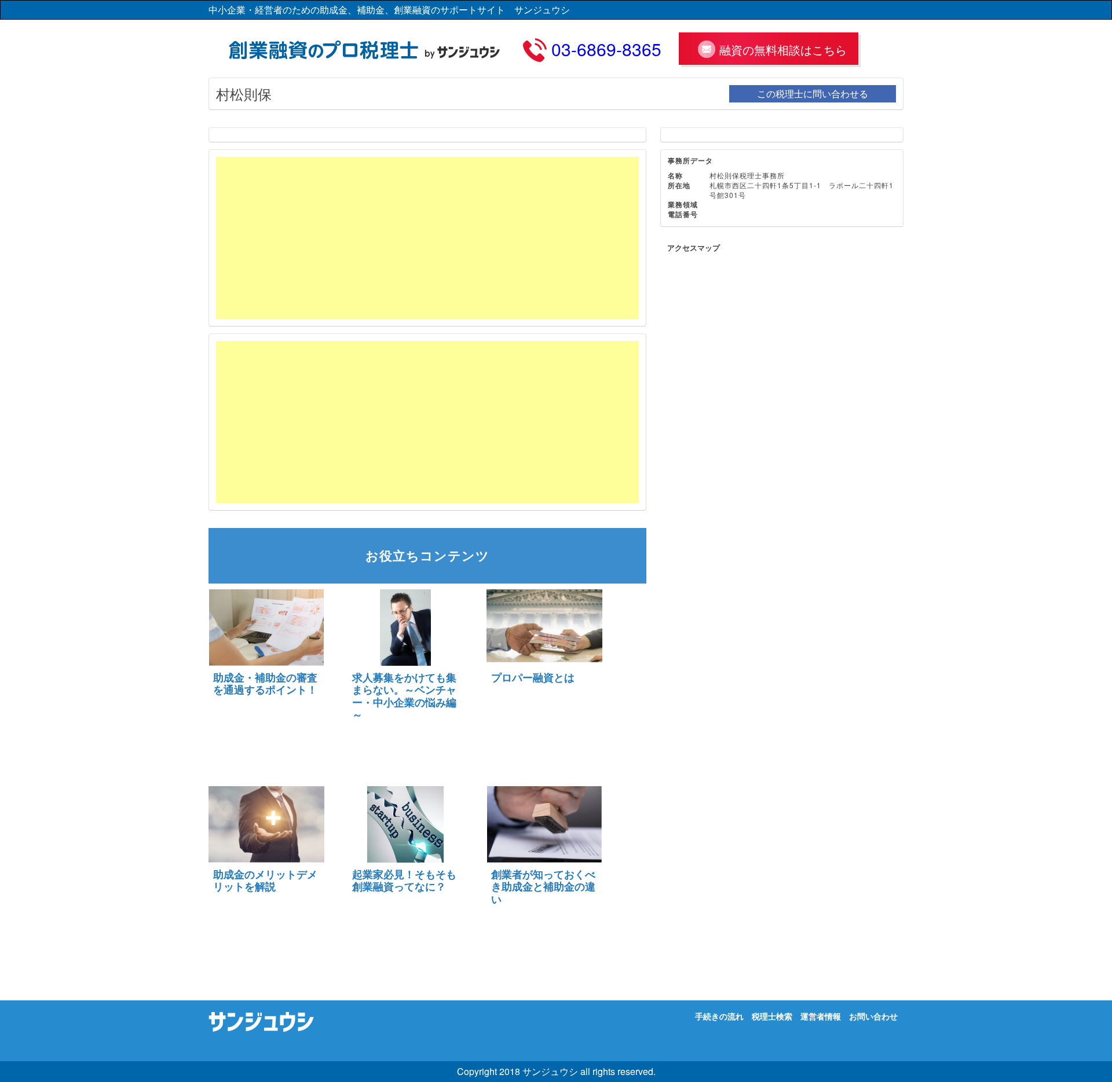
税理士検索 (772, 1016)
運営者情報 (820, 1016)
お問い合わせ (873, 1016)
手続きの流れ (719, 1016)
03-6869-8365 (606, 48)
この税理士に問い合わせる (812, 93)
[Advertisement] (427, 238)
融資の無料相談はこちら (783, 49)
